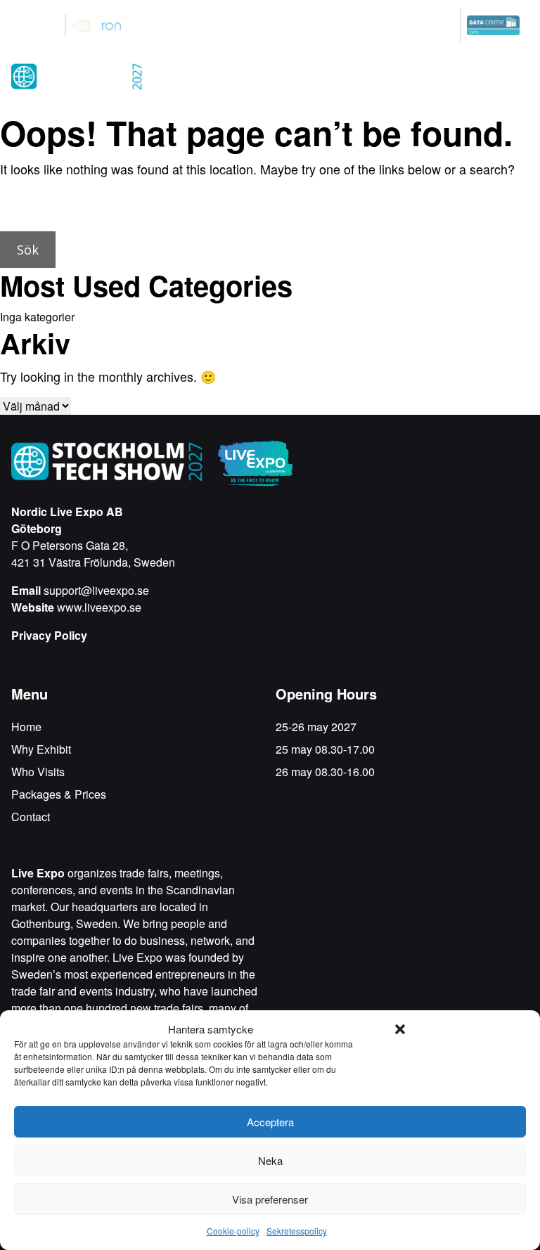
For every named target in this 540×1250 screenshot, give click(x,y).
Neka (270, 1160)
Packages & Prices (58, 794)
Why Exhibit (41, 749)
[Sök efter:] (270, 208)
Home (26, 727)
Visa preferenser (270, 1199)
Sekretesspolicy (296, 1231)
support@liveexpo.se (96, 590)
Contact (30, 816)
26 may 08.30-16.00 (325, 771)
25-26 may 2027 (316, 727)
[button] (400, 1029)
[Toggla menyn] (515, 78)
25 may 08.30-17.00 (325, 749)
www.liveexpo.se (99, 607)
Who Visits (38, 771)
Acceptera (270, 1121)
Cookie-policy (233, 1231)
